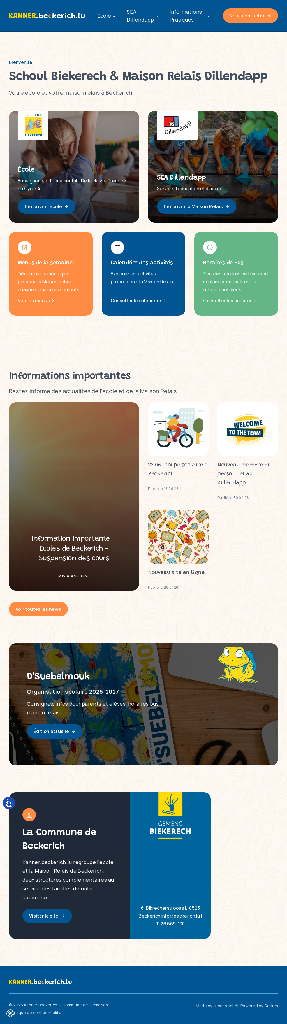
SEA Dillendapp (140, 15)
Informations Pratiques (186, 15)
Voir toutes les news (38, 609)
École (104, 15)
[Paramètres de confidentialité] (10, 1013)
